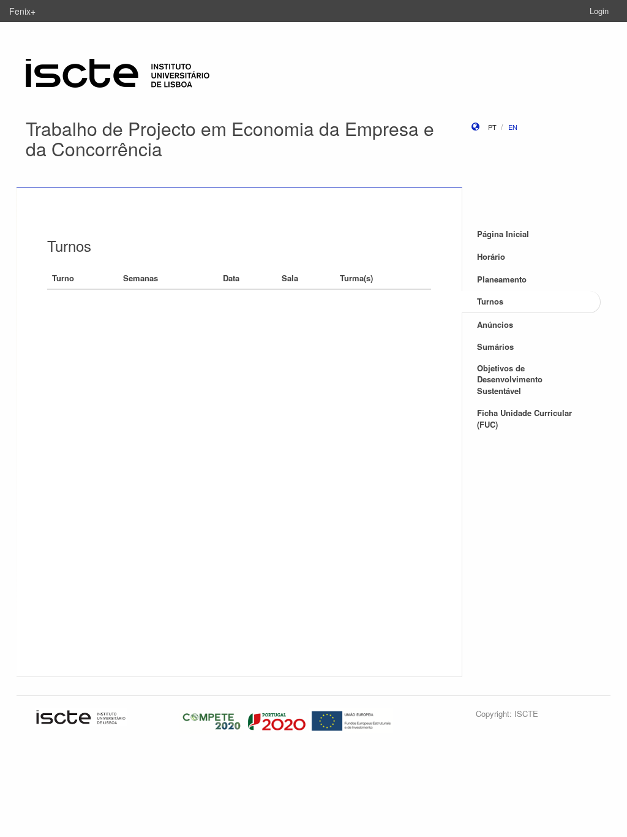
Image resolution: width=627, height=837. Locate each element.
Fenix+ (22, 11)
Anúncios (495, 324)
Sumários (495, 346)
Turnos (490, 301)
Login (599, 11)
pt (492, 127)
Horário (491, 256)
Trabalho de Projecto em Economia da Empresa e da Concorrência (230, 138)
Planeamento (502, 279)
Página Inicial (503, 234)
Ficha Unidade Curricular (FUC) (524, 418)
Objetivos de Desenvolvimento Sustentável (510, 379)
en (512, 127)
